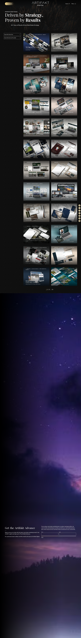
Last (60, 532)
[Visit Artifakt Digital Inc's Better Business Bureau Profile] (79, 221)
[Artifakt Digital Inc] (40, 3)
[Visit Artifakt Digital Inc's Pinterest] (79, 218)
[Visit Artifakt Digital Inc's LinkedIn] (79, 216)
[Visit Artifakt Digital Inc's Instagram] (79, 213)
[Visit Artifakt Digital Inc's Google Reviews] (79, 205)
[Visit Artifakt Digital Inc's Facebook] (79, 211)
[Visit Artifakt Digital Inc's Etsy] (79, 208)
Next (42, 537)
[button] (67, 3)
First (42, 532)
